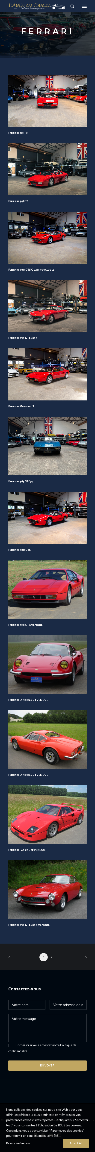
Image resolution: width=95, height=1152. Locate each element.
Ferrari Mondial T (21, 406)
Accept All (76, 1143)
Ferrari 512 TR (18, 133)
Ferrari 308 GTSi (20, 549)
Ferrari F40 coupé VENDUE (26, 850)
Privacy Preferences (18, 1143)
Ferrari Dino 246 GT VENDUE (28, 700)
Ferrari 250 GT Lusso (23, 338)
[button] (84, 6)
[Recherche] (70, 6)
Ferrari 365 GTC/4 (20, 481)
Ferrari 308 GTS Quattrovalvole (31, 269)
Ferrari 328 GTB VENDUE (25, 625)
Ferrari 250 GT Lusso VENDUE (29, 925)
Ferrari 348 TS (18, 201)
